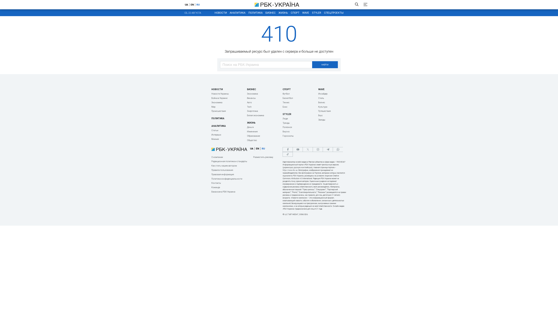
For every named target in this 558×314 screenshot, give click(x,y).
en (192, 4)
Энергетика (252, 111)
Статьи (214, 130)
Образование (253, 136)
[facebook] (288, 149)
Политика (255, 12)
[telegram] (328, 149)
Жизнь (283, 12)
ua (186, 4)
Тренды (286, 123)
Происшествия (218, 111)
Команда (215, 187)
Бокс (285, 107)
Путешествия (324, 111)
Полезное (287, 127)
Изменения (252, 131)
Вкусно (286, 131)
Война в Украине (219, 98)
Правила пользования (222, 170)
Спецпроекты (334, 12)
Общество (252, 140)
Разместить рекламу (263, 157)
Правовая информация (222, 174)
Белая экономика (255, 115)
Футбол (286, 94)
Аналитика (237, 12)
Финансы (251, 98)
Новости (221, 12)
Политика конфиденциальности (226, 179)
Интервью (216, 135)
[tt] (288, 154)
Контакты (216, 183)
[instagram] (318, 149)
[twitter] (308, 149)
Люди (285, 118)
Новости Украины (220, 94)
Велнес (321, 102)
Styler (316, 12)
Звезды (321, 120)
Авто (249, 102)
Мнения (215, 139)
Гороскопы (288, 136)
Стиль (321, 98)
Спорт (295, 12)
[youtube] (298, 149)
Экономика (216, 102)
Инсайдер (323, 94)
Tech (249, 107)
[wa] (338, 149)
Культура (322, 107)
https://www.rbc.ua (290, 170)
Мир (213, 107)
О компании (217, 157)
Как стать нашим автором (224, 166)
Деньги (250, 127)
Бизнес (270, 12)
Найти (324, 65)
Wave (305, 12)
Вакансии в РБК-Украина (223, 192)
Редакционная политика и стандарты (229, 161)
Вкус (320, 115)
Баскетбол (288, 98)
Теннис (286, 102)
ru (198, 4)
